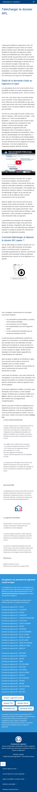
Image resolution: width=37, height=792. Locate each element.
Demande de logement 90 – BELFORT (13, 692)
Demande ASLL (10, 708)
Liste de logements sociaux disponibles (14, 774)
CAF (28, 394)
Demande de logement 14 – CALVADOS (14, 609)
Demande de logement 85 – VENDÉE (13, 681)
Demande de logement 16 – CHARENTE (14, 615)
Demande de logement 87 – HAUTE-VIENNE (16, 686)
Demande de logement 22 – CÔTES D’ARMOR (16, 623)
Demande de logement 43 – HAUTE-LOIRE (15, 640)
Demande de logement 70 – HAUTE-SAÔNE (15, 672)
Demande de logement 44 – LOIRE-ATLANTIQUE (17, 643)
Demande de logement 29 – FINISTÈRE (14, 629)
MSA (3, 396)
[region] (16, 30)
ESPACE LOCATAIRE (9, 784)
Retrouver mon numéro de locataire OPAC (16, 566)
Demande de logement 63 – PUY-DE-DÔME (15, 664)
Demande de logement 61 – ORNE (12, 661)
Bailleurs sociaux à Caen (11, 564)
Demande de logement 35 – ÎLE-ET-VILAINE (15, 634)
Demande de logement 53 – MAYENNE (14, 653)
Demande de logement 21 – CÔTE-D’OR (14, 621)
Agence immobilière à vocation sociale (13, 779)
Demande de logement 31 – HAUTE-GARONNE (16, 632)
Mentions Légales (18, 754)
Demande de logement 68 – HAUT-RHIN (14, 670)
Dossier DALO (22, 703)
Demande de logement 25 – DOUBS (13, 626)
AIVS (29, 714)
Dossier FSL (8, 703)
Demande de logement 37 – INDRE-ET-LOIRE (16, 637)
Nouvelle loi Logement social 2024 (18, 478)
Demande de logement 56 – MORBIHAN (14, 656)
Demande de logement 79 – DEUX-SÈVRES (15, 678)
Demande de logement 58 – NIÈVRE (13, 658)
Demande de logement (11, 2)
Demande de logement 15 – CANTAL (13, 612)
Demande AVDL (26, 708)
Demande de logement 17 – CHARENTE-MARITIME (18, 618)
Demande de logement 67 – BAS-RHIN (14, 667)
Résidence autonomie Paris (10, 789)
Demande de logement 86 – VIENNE (13, 683)
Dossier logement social (9, 768)
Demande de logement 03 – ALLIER (13, 607)
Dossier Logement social (13, 698)
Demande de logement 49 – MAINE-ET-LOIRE (16, 645)
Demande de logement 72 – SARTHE (13, 675)
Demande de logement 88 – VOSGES (13, 689)
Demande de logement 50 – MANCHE (13, 648)
